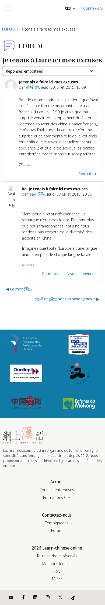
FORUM (8, 29)
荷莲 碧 (32, 87)
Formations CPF (57, 497)
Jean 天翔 (37, 194)
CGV (57, 571)
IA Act (57, 578)
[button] (70, 8)
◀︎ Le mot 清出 (19, 289)
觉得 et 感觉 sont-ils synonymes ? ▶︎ (67, 298)
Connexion (92, 8)
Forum (56, 530)
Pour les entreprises (57, 489)
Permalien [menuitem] (87, 173)
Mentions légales (56, 563)
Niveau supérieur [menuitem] (81, 273)
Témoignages (56, 522)
